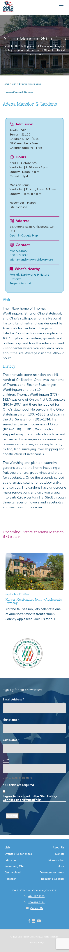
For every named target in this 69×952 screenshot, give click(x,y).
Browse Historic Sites (30, 84)
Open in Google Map (24, 235)
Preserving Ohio (15, 866)
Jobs (61, 866)
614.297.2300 (36, 896)
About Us (58, 847)
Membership (56, 860)
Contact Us (36, 908)
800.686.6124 (36, 902)
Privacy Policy (37, 942)
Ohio (20, 936)
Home (6, 84)
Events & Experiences (18, 853)
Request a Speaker (52, 878)
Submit (12, 816)
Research (10, 878)
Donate (59, 853)
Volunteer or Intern (52, 872)
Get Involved (13, 872)
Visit (14, 84)
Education (11, 860)
